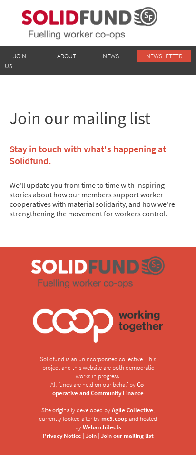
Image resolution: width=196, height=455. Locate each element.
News (111, 56)
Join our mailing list (127, 435)
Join (91, 435)
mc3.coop (114, 418)
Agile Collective (132, 410)
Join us (15, 61)
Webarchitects (102, 427)
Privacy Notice (62, 435)
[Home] (98, 23)
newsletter (164, 56)
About (66, 56)
